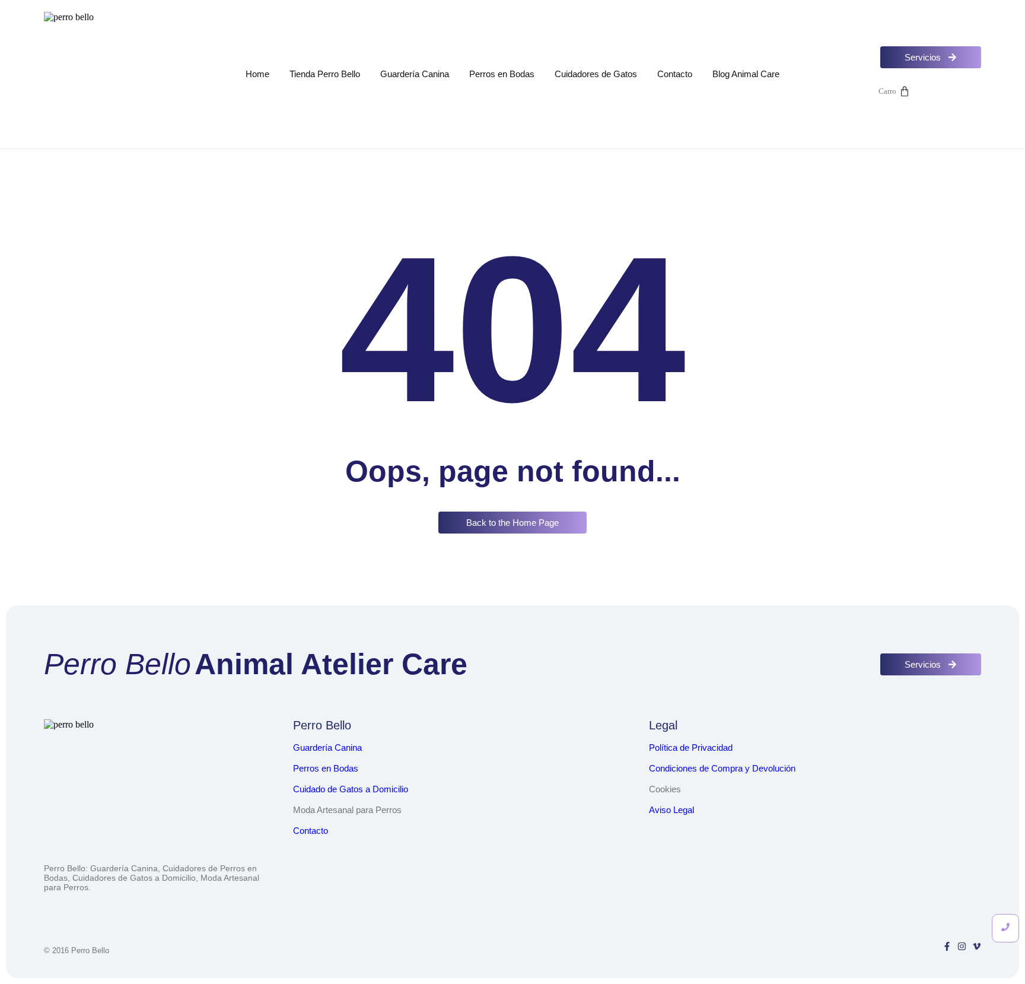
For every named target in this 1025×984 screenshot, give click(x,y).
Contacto (674, 74)
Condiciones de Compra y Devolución (722, 768)
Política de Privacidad (691, 747)
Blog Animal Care (745, 74)
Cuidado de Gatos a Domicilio (350, 789)
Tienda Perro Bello (324, 74)
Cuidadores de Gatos (596, 74)
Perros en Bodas (501, 74)
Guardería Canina (414, 74)
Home (257, 74)
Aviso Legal (671, 810)
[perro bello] (107, 75)
